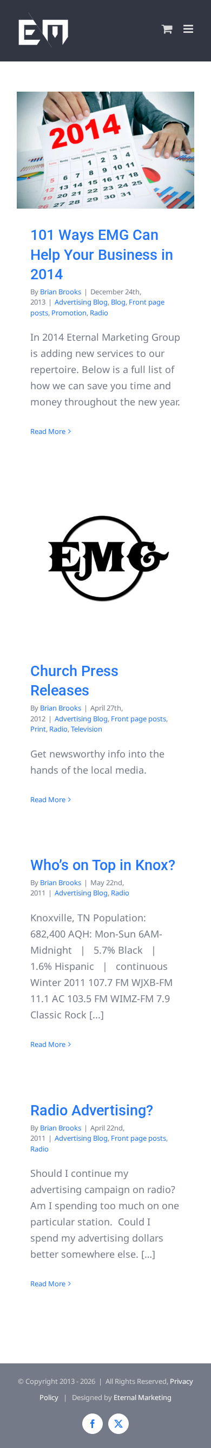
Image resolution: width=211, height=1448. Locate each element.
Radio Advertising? (91, 1110)
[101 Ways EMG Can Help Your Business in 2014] (105, 150)
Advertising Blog (81, 302)
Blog (118, 302)
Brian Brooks (60, 292)
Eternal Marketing (143, 1397)
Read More (47, 431)
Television (86, 729)
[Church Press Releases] (105, 558)
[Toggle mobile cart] (167, 29)
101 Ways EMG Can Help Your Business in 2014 (101, 254)
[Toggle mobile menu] (189, 29)
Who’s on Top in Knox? (102, 865)
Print (38, 729)
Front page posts (138, 718)
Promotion (69, 313)
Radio (99, 313)
